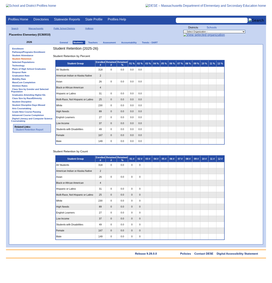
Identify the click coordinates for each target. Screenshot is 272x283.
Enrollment (18, 48)
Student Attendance (22, 55)
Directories (41, 19)
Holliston (89, 28)
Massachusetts (35, 28)
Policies (185, 253)
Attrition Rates (19, 86)
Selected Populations (23, 62)
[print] (202, 49)
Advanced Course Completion (28, 115)
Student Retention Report (29, 129)
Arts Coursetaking (21, 108)
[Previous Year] (23, 42)
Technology (18, 65)
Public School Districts (64, 28)
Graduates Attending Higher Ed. (29, 95)
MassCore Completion (23, 82)
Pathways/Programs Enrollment (28, 52)
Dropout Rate (19, 72)
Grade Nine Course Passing (26, 112)
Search (14, 28)
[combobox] (212, 20)
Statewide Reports (67, 19)
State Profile (94, 19)
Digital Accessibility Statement (237, 253)
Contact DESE (203, 253)
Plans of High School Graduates (29, 69)
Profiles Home (18, 19)
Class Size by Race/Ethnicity (27, 98)
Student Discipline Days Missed (28, 105)
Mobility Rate (19, 79)
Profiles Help (117, 19)
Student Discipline (21, 101)
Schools (212, 27)
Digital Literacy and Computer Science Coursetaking (31, 119)
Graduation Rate (20, 75)
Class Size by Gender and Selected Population (30, 90)
